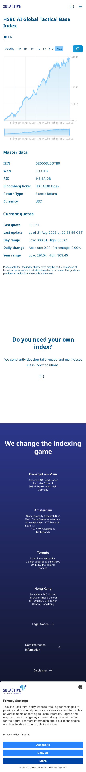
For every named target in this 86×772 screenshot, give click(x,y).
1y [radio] (38, 48)
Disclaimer (40, 670)
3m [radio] (32, 48)
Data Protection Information (35, 647)
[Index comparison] (78, 48)
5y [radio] (44, 48)
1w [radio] (19, 48)
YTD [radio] (51, 48)
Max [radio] (59, 48)
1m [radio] (25, 48)
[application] (43, 92)
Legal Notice (40, 624)
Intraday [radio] (9, 48)
